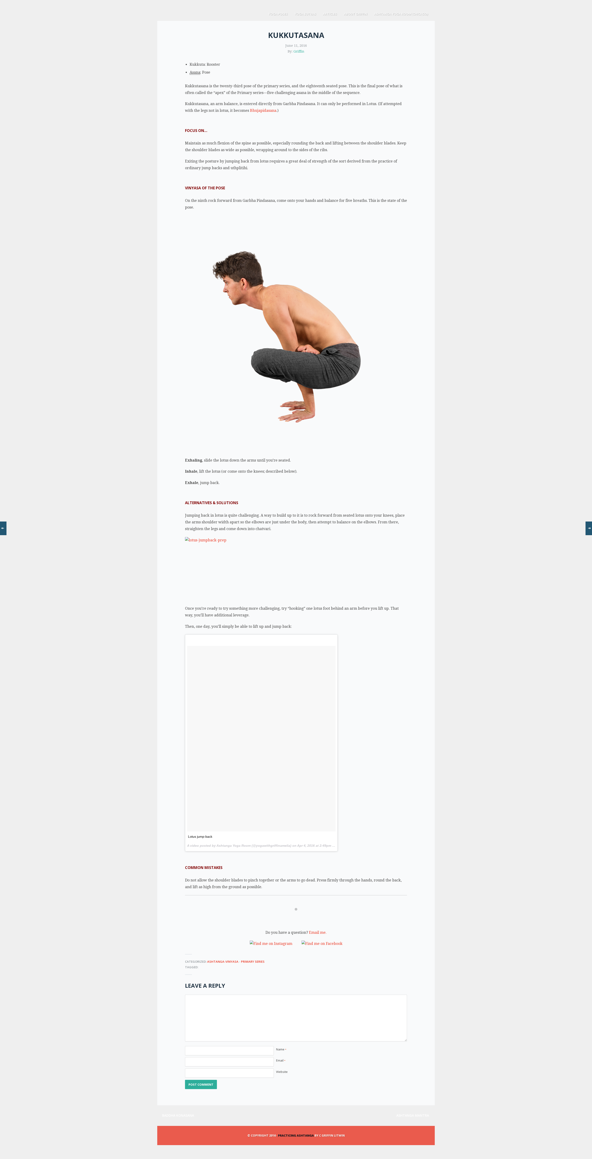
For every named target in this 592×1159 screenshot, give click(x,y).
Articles (330, 14)
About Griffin (355, 14)
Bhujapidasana (263, 110)
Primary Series (253, 961)
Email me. (318, 932)
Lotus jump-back (200, 836)
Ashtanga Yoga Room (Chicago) (401, 14)
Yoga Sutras (305, 14)
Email (280, 1060)
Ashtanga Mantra (413, 1115)
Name (281, 1049)
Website (282, 1072)
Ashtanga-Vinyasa (222, 961)
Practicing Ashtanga (296, 1135)
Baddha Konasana (178, 1115)
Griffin (298, 51)
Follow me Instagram (297, 918)
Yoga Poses (278, 14)
